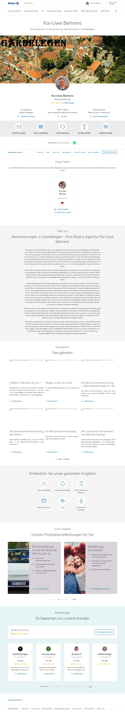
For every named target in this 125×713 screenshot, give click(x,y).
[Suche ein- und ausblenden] (115, 11)
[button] (62, 83)
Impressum (25, 709)
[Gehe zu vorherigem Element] (35, 686)
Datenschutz (35, 709)
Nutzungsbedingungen (62, 709)
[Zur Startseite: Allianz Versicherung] (13, 3)
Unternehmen (77, 709)
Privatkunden (28, 3)
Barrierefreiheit (47, 709)
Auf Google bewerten (104, 632)
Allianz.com (101, 709)
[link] (62, 128)
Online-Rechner (89, 709)
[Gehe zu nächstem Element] (90, 686)
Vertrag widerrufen (14, 700)
